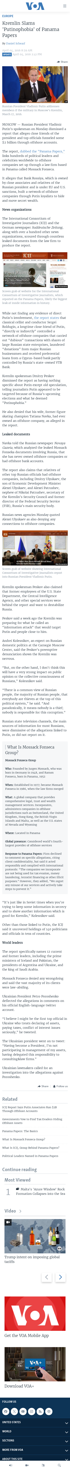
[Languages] (43, 1465)
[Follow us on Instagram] (31, 1411)
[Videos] (26, 1465)
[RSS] (40, 1411)
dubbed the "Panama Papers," (42, 151)
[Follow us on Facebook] (5, 1411)
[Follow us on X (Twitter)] (14, 1411)
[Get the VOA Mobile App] (35, 1313)
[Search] (59, 1465)
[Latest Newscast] (10, 1465)
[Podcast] (48, 1411)
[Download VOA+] (35, 1364)
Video (10, 1211)
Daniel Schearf (15, 43)
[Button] (62, 62)
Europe (7, 16)
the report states (46, 318)
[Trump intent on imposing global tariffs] (35, 1236)
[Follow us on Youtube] (23, 1411)
